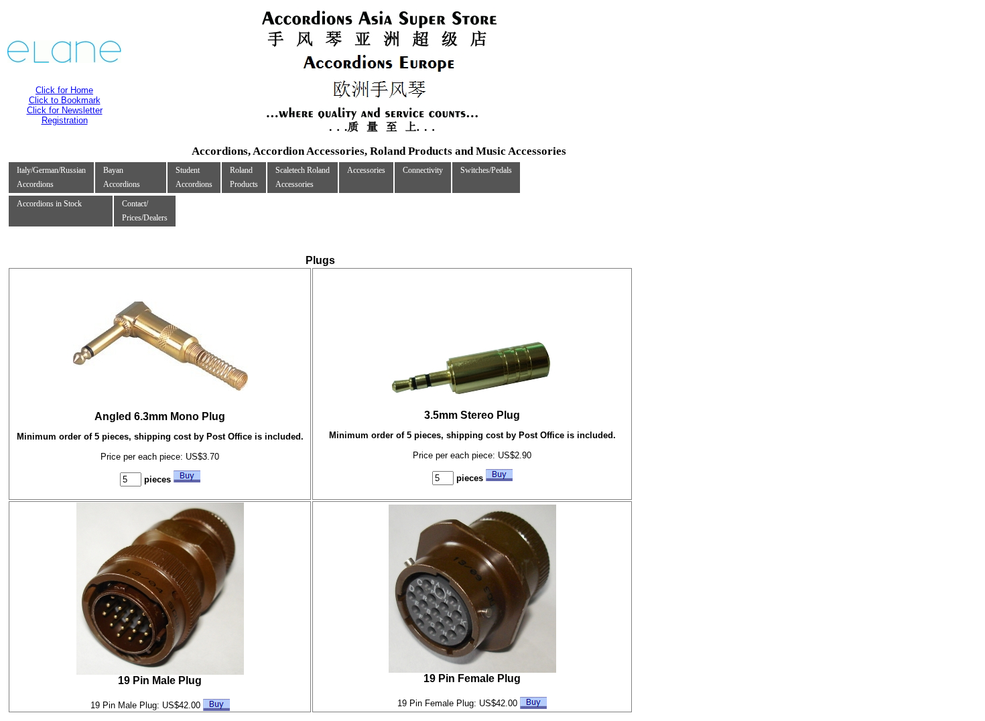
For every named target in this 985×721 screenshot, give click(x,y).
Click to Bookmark (65, 100)
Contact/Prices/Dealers (145, 210)
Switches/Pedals (486, 170)
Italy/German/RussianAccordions (51, 177)
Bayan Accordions (121, 177)
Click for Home (64, 90)
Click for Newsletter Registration (65, 115)
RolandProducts (244, 177)
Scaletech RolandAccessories (302, 177)
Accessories (366, 170)
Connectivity (423, 170)
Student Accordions (194, 177)
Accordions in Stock (49, 203)
